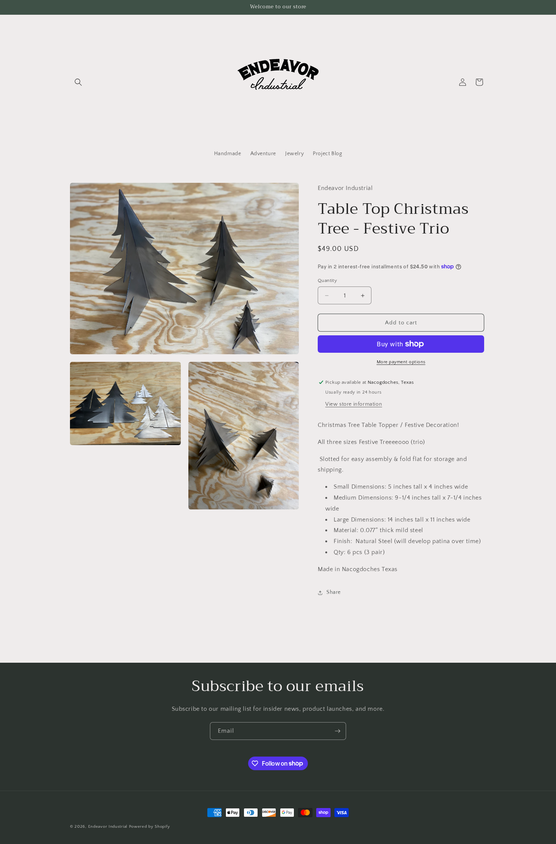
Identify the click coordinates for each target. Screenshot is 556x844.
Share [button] (333, 592)
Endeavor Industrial (107, 826)
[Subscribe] (337, 731)
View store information (353, 404)
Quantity (327, 280)
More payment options (401, 362)
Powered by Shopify (149, 826)
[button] (78, 82)
